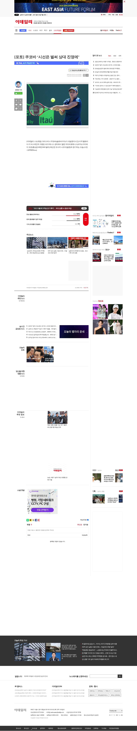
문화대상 (92, 691)
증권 (114, 55)
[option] (52, 15)
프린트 (20, 105)
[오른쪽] (52, 347)
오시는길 (34, 728)
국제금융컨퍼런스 (102, 695)
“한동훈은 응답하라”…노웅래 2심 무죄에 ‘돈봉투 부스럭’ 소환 (101, 650)
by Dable (22, 376)
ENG (104, 14)
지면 (113, 14)
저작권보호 (88, 728)
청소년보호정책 (62, 728)
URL (20, 109)
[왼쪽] (51, 347)
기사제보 (103, 728)
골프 (50, 30)
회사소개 (18, 728)
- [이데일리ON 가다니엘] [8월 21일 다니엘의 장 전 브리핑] (67, 690)
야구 (40, 30)
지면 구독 (85, 287)
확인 (120, 676)
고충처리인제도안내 (76, 728)
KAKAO (16, 109)
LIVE (16, 14)
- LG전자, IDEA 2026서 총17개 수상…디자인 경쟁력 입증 (30, 696)
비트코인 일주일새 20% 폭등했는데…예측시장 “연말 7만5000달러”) (46, 334)
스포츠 (35, 30)
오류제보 (95, 728)
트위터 (20, 100)
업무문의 (42, 728)
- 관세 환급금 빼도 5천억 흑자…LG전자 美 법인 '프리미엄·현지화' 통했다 (31, 693)
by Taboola (21, 301)
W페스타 (108, 691)
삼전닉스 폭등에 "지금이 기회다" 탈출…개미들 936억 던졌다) (44, 329)
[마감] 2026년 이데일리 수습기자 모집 (35, 676)
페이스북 (16, 100)
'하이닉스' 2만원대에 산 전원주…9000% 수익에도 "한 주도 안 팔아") (46, 332)
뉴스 (109, 55)
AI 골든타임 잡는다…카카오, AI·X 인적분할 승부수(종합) (100, 644)
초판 (116, 14)
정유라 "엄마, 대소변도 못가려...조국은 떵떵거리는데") (42, 326)
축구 (45, 30)
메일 (16, 105)
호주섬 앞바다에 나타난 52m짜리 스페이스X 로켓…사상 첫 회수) (45, 337)
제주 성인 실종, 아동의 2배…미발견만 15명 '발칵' (97, 647)
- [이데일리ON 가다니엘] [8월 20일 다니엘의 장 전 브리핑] (67, 693)
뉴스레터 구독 (78, 287)
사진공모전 (116, 691)
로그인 (121, 14)
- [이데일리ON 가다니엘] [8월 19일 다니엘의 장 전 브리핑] (67, 696)
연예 (120, 55)
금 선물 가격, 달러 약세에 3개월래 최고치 (95, 659)
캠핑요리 (92, 695)
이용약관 (50, 728)
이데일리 (33, 22)
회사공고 (26, 728)
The (119, 30)
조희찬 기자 (18, 90)
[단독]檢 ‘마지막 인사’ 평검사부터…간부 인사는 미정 (98, 653)
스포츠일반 (57, 30)
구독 (109, 14)
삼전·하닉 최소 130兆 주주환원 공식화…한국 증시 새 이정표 (101, 656)
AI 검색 (23, 30)
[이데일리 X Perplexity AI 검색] (51, 63)
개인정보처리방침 (114, 728)
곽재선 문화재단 (115, 695)
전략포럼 (100, 691)
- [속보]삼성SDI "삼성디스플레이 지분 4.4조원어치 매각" (30, 690)
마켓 (112, 30)
